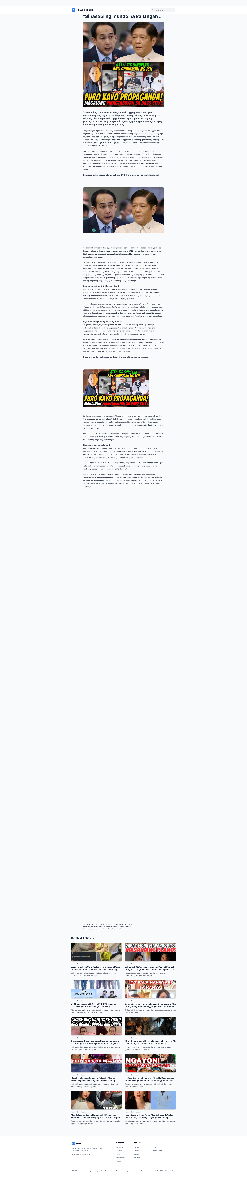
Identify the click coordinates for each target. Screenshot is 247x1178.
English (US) (159, 1171)
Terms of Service (157, 1150)
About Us (137, 1147)
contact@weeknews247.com (81, 1154)
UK (111, 10)
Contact (136, 1150)
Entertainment (120, 1157)
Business (118, 10)
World (106, 10)
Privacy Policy (156, 1147)
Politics (126, 10)
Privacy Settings (170, 1171)
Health (133, 10)
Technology (120, 1147)
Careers (136, 1154)
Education (142, 10)
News (99, 10)
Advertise (137, 1157)
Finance (118, 1161)
